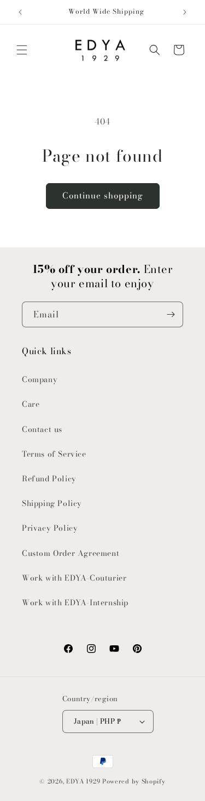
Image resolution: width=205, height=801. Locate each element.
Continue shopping (102, 195)
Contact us (42, 429)
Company (39, 379)
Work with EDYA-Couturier (74, 578)
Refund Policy (49, 479)
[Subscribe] (171, 314)
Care (30, 404)
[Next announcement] (185, 12)
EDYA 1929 (83, 781)
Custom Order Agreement (70, 553)
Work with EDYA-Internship (75, 603)
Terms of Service (54, 454)
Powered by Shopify (134, 781)
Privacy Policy (50, 528)
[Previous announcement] (20, 12)
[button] (22, 50)
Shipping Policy (52, 503)
